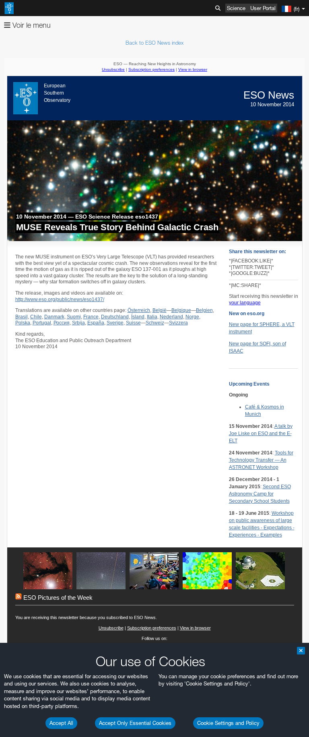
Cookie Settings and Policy (228, 723)
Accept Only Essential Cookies (135, 723)
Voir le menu (30, 25)
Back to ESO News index (154, 42)
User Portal (263, 8)
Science (236, 8)
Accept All (61, 723)
